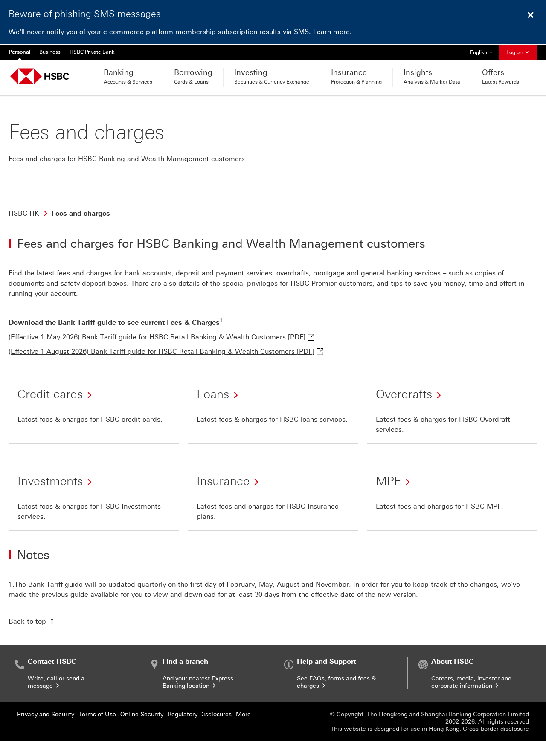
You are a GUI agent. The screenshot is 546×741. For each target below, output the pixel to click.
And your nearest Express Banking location (198, 682)
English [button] (484, 52)
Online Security (141, 714)
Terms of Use (97, 714)
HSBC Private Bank (92, 52)
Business (50, 52)
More (243, 714)
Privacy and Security (45, 714)
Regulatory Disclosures (200, 714)
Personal (19, 52)
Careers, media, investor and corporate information (471, 682)
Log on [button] (515, 52)
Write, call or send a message (56, 682)
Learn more (331, 32)
